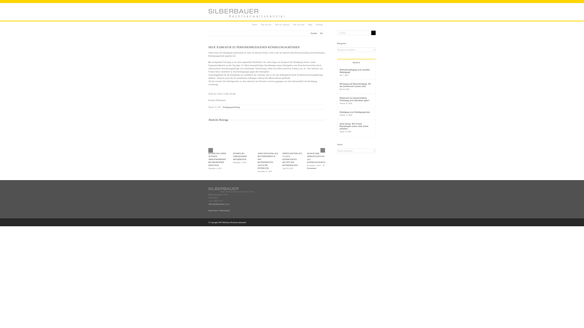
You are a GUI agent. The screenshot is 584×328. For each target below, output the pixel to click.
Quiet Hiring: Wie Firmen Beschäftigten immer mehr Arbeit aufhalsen (354, 126)
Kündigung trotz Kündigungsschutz (355, 112)
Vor (321, 33)
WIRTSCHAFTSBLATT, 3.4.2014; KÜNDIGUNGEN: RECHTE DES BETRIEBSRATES (292, 159)
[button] (327, 24)
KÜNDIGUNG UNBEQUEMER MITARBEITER (240, 156)
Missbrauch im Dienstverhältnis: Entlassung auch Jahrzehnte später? (355, 99)
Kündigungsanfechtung (231, 107)
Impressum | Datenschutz (219, 210)
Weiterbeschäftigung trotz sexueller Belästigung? (355, 71)
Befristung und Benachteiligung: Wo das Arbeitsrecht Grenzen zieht (355, 85)
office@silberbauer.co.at (218, 204)
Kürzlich (356, 62)
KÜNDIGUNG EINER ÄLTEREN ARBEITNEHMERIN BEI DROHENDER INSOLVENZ (217, 159)
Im (209, 62)
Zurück (314, 33)
